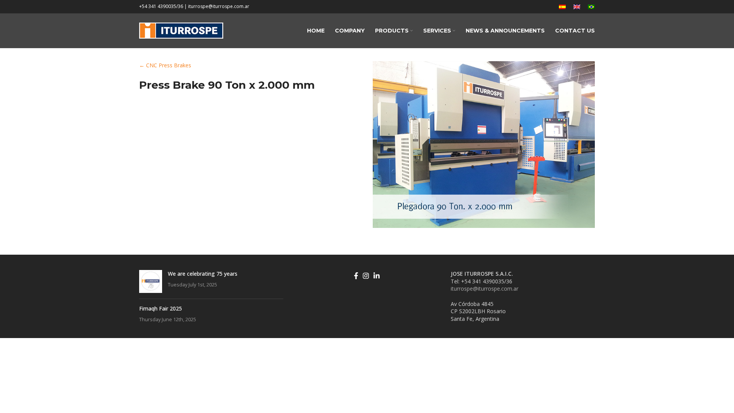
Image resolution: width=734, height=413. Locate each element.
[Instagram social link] (366, 275)
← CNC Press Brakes (165, 65)
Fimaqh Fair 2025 (160, 308)
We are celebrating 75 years (202, 273)
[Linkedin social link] (376, 275)
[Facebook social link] (356, 275)
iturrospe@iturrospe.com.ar (484, 288)
